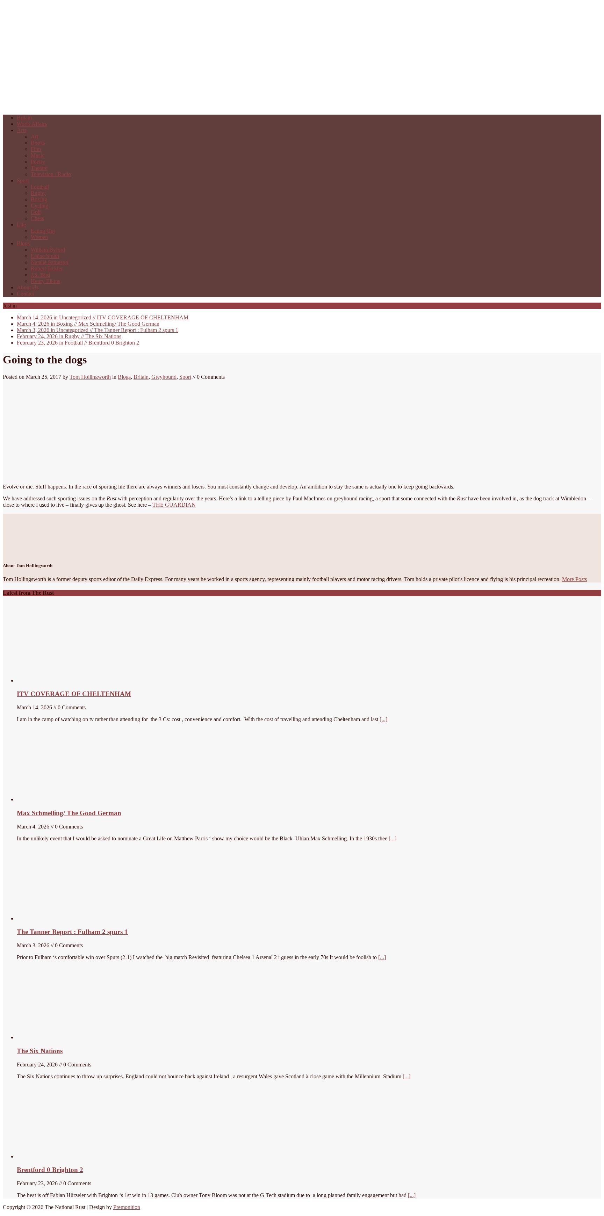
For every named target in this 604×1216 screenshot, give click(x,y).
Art (34, 136)
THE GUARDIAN (174, 505)
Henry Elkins (45, 281)
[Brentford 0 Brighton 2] (69, 1156)
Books (38, 143)
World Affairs (32, 124)
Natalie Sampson (49, 262)
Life (21, 224)
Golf (36, 212)
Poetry (38, 162)
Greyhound (164, 377)
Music (37, 155)
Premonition (126, 1207)
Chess (37, 218)
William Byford (48, 250)
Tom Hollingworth (90, 377)
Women (39, 237)
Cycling (39, 206)
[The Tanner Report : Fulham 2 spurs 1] (50, 918)
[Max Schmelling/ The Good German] (56, 799)
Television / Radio (51, 174)
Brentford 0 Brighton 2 (78, 343)
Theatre (39, 168)
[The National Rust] (108, 106)
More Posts (574, 579)
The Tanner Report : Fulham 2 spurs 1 (97, 330)
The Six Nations (69, 336)
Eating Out (43, 231)
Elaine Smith (45, 256)
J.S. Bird (40, 275)
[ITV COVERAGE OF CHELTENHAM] (69, 680)
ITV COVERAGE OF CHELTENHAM (102, 317)
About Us (27, 287)
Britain (24, 118)
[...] (383, 719)
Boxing (39, 199)
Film (36, 149)
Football (40, 187)
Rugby (38, 193)
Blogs (23, 243)
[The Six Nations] (69, 1037)
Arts (21, 130)
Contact (25, 294)
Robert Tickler (47, 269)
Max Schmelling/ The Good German (88, 324)
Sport (23, 180)
